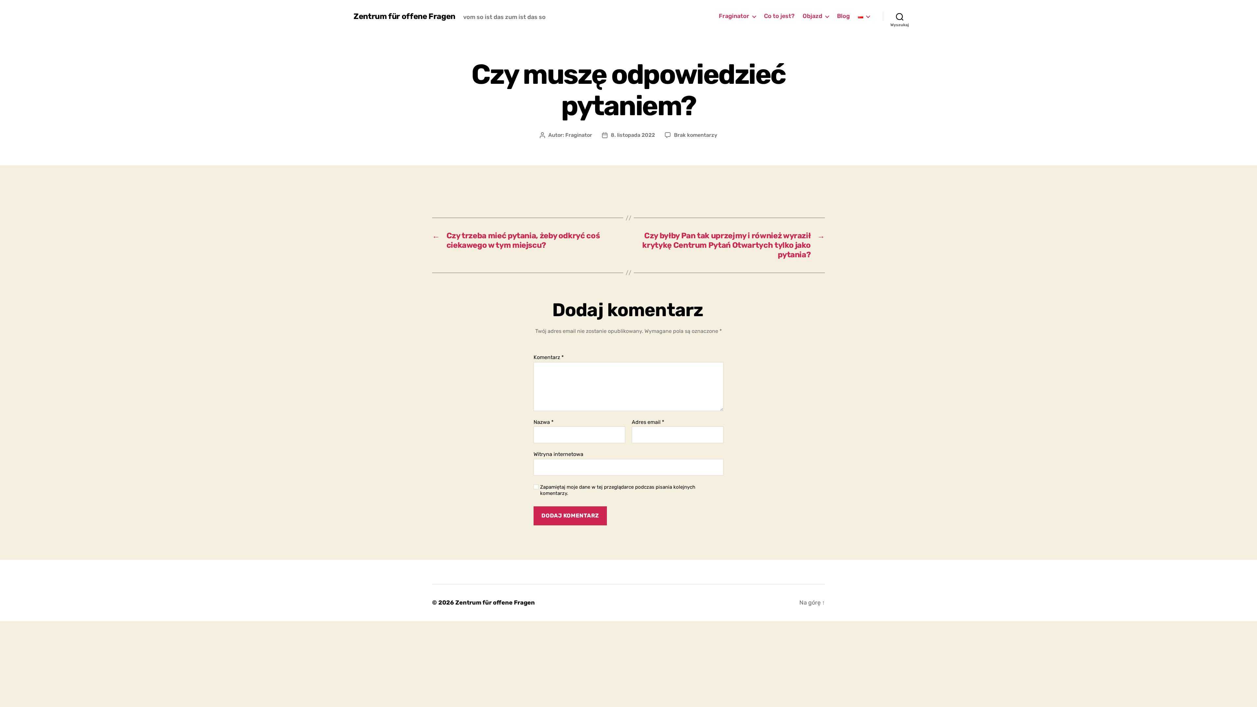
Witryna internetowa (558, 454)
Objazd (812, 16)
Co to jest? (779, 16)
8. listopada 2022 (633, 135)
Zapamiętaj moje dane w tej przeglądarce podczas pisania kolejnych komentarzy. (617, 490)
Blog (843, 16)
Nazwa (544, 422)
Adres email (648, 422)
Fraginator (734, 16)
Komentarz (549, 357)
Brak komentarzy (695, 135)
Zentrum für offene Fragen (404, 16)
